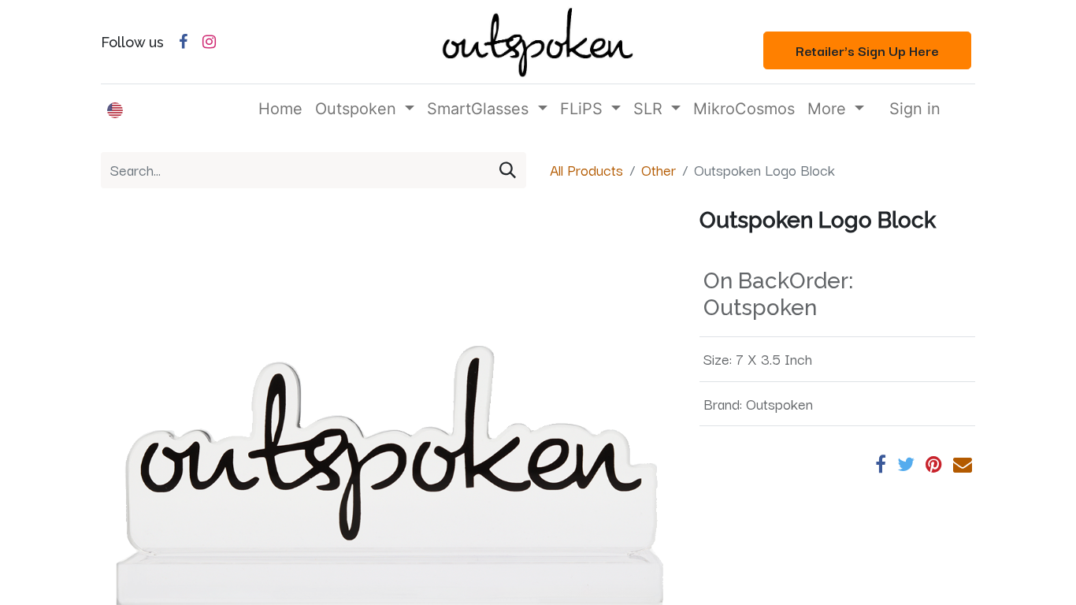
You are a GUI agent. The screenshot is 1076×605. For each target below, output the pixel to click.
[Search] (507, 170)
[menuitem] (280, 109)
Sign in (915, 108)
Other (658, 169)
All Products (586, 169)
